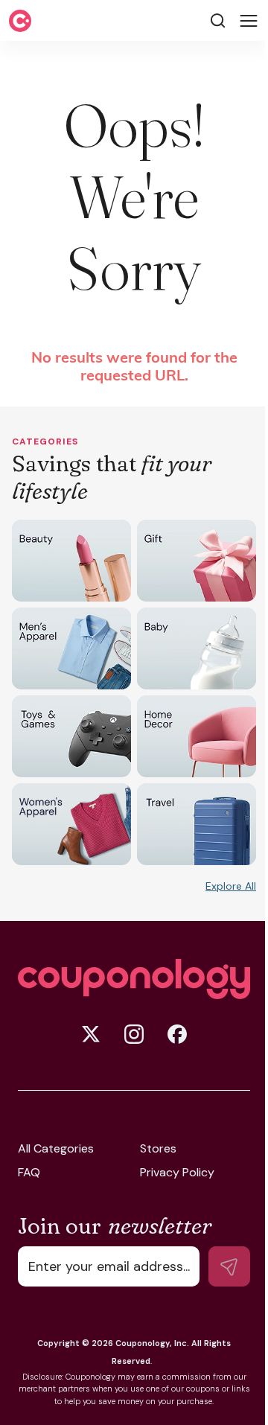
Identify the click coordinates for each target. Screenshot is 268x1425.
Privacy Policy (177, 1173)
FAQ (29, 1173)
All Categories (56, 1149)
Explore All (230, 886)
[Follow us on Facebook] (177, 1034)
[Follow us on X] (90, 1034)
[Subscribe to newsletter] (229, 1266)
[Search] (217, 20)
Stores (158, 1149)
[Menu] (248, 20)
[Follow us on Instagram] (134, 1034)
